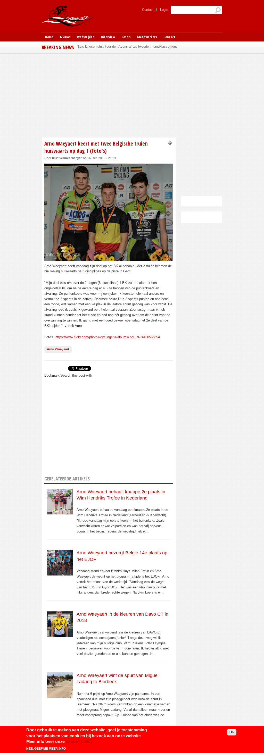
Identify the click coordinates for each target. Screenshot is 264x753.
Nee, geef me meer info (46, 748)
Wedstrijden (85, 37)
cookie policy (79, 741)
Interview (108, 37)
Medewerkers (147, 37)
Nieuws (65, 37)
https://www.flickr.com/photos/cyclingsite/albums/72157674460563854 (107, 337)
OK (231, 732)
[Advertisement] (132, 95)
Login (164, 9)
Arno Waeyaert (58, 349)
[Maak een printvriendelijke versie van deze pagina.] (170, 143)
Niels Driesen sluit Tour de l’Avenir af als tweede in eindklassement (127, 46)
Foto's (126, 37)
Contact (148, 9)
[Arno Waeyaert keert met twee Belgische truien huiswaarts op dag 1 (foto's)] (108, 258)
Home (49, 37)
